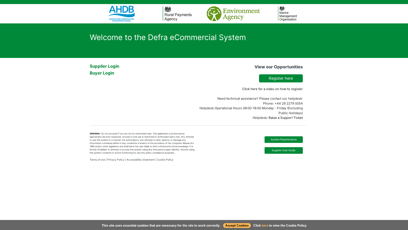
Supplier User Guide (283, 150)
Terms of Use (97, 159)
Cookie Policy (165, 159)
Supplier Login (104, 66)
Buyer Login (102, 73)
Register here (281, 78)
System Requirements (284, 139)
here (265, 225)
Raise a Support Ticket (286, 118)
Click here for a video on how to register (272, 89)
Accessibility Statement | (141, 159)
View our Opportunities (279, 66)
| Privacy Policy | (116, 159)
